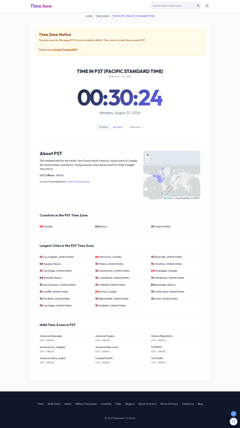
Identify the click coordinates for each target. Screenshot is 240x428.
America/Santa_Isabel (52, 358)
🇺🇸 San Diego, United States (56, 270)
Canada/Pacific (104, 358)
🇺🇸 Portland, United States (55, 298)
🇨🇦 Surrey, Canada (105, 291)
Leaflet (169, 198)
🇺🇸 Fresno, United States (109, 263)
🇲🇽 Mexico (101, 226)
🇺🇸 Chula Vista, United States (167, 291)
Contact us (188, 403)
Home (89, 16)
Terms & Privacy (169, 403)
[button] (147, 155)
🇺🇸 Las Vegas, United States (56, 305)
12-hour (103, 127)
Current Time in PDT (64, 49)
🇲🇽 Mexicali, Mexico (51, 277)
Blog (200, 403)
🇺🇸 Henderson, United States (167, 277)
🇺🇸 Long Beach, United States (112, 277)
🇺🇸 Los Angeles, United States (57, 256)
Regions (129, 403)
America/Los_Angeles (52, 347)
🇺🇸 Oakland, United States (110, 284)
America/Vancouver (106, 347)
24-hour (117, 127)
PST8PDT (156, 347)
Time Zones (102, 16)
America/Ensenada (78, 181)
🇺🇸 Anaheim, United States (110, 305)
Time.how (41, 6)
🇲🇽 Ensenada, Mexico (163, 284)
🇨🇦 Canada (46, 226)
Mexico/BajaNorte (161, 336)
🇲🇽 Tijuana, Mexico (50, 263)
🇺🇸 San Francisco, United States (58, 284)
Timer (40, 403)
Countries (106, 403)
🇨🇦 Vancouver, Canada (108, 256)
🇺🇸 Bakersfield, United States (112, 298)
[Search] (198, 5)
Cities (118, 403)
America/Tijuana (104, 336)
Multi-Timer (54, 403)
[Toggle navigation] (207, 6)
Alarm (67, 403)
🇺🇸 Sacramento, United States (112, 270)
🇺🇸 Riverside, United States (166, 256)
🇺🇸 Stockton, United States (166, 263)
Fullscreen (136, 127)
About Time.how (147, 403)
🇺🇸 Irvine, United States (164, 298)
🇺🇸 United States (160, 226)
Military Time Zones (86, 403)
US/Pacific (157, 358)
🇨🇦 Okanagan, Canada (164, 270)
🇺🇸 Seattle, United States (54, 291)
